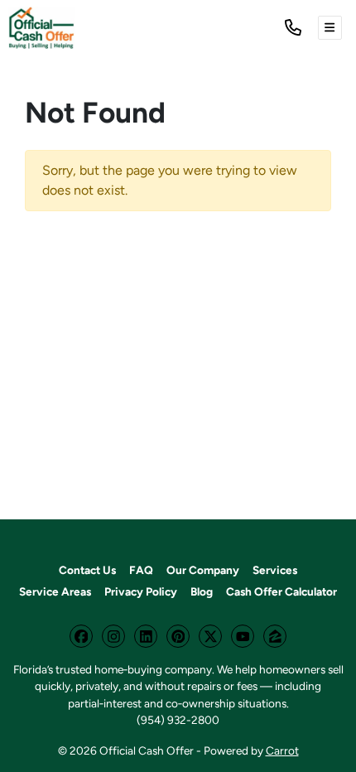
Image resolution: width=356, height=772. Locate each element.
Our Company (202, 570)
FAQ (141, 570)
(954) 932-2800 (178, 719)
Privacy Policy (140, 591)
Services (275, 570)
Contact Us (87, 570)
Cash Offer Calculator (281, 591)
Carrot (282, 750)
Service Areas (55, 591)
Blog (201, 591)
